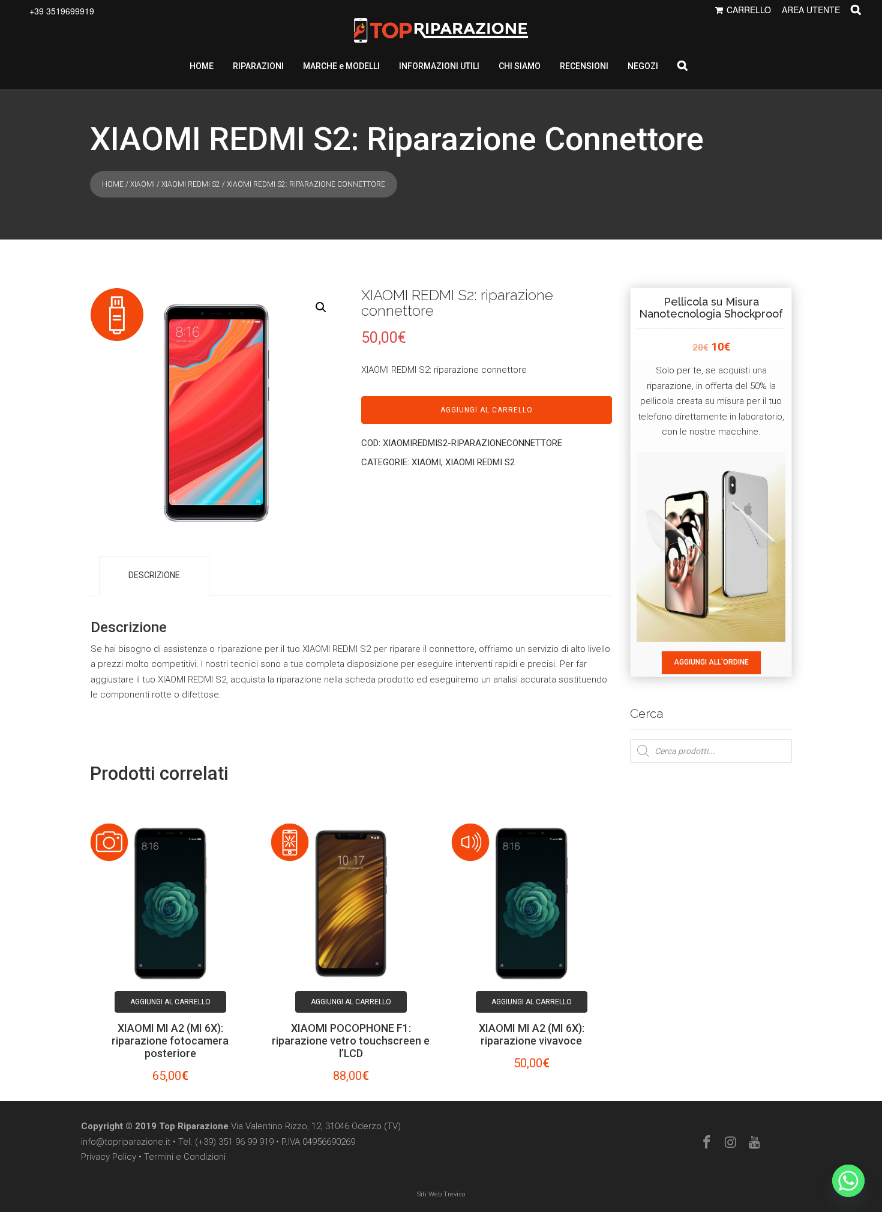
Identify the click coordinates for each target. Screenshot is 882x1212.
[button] (321, 307)
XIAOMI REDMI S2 (190, 184)
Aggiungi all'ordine (711, 662)
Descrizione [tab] (154, 575)
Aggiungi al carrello (486, 410)
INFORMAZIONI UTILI (439, 66)
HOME (202, 66)
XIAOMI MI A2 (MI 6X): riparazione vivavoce (531, 1034)
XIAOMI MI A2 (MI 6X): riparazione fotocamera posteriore (170, 1041)
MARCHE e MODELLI (341, 66)
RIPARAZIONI (258, 66)
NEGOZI (643, 66)
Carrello (749, 10)
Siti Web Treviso (441, 1194)
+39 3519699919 (61, 11)
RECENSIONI (584, 66)
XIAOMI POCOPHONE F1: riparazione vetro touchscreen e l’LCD (351, 1041)
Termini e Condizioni (185, 1156)
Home (113, 184)
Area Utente (811, 10)
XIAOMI (142, 184)
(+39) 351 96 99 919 (234, 1141)
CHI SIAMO (520, 66)
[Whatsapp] (848, 1181)
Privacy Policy (108, 1156)
